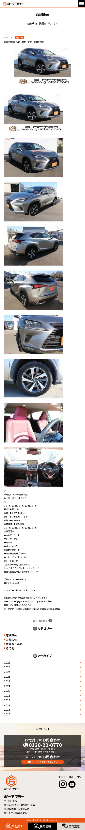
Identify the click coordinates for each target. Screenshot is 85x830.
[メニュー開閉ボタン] (81, 3)
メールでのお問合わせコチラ (44, 761)
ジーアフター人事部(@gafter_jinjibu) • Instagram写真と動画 (32, 608)
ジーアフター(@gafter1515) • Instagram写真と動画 (28, 601)
